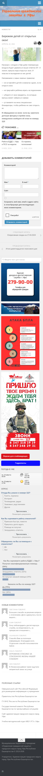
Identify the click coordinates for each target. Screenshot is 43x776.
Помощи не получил (12, 527)
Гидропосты (20, 463)
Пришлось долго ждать (14, 524)
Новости (6, 29)
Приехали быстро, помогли (15, 522)
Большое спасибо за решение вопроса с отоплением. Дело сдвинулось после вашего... (25, 614)
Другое (7, 507)
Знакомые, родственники (14, 504)
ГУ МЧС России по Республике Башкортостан (21, 701)
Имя (6, 182)
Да (5, 547)
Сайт (6, 191)
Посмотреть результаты (21, 514)
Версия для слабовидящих (15, 456)
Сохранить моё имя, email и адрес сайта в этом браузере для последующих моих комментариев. (21, 204)
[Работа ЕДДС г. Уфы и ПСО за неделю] (11, 135)
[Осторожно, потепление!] (31, 135)
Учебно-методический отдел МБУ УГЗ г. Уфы (20, 721)
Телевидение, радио (12, 501)
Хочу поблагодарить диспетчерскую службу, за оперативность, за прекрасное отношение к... (24, 627)
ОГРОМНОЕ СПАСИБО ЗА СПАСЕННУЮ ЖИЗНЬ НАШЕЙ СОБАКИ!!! (22, 656)
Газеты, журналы (11, 496)
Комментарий (10, 165)
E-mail (25, 182)
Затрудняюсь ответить (13, 530)
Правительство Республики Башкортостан (19, 696)
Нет (6, 550)
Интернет (8, 499)
